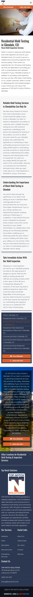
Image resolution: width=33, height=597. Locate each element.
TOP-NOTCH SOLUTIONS (10, 568)
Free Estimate (18, 356)
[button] (31, 2)
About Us (20, 536)
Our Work (21, 545)
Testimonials (21, 541)
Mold (3, 541)
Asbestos (4, 536)
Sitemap (20, 554)
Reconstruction (6, 550)
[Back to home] (3, 2)
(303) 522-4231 (17, 361)
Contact (20, 550)
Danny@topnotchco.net (9, 582)
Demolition (5, 545)
